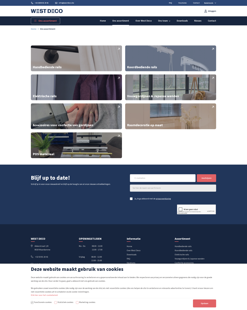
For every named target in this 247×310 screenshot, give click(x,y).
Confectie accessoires (184, 262)
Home (129, 246)
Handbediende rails (183, 246)
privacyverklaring (163, 198)
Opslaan (204, 303)
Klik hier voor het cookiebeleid (44, 295)
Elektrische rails (182, 254)
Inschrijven (206, 178)
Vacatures (131, 262)
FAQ (128, 258)
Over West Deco (133, 250)
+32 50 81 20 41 (41, 257)
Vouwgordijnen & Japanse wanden (189, 258)
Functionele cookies (43, 302)
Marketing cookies (87, 302)
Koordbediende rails (183, 250)
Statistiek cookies (65, 302)
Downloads (131, 254)
